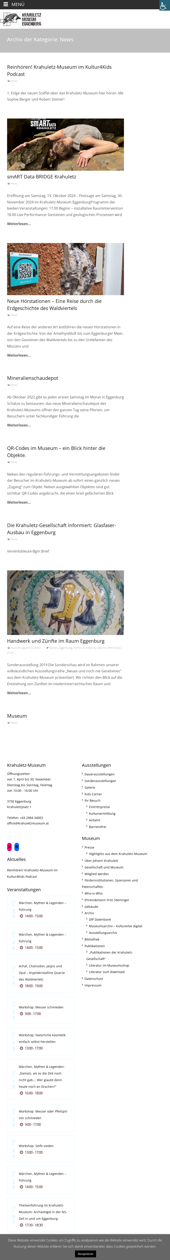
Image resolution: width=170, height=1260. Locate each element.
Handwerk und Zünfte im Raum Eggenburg (55, 640)
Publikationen (95, 946)
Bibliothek (92, 939)
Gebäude (91, 906)
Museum (17, 715)
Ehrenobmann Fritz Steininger (107, 900)
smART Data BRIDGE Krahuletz (41, 176)
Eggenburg (65, 648)
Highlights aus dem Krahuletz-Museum (118, 854)
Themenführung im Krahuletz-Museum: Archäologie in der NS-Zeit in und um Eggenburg (43, 1212)
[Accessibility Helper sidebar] (164, 5)
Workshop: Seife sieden (36, 1146)
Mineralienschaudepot (32, 378)
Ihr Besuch (92, 800)
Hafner (77, 648)
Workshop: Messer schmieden (41, 1007)
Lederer (101, 648)
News (14, 81)
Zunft (10, 652)
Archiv (89, 913)
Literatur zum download (107, 972)
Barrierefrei (97, 827)
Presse (89, 847)
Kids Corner (93, 794)
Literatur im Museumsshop (109, 965)
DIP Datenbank (100, 919)
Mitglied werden (97, 874)
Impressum (93, 985)
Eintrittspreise (99, 807)
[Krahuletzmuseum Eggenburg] (20, 18)
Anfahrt (94, 820)
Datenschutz (94, 979)
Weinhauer (114, 648)
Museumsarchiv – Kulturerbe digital (115, 926)
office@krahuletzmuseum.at (28, 823)
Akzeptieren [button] (85, 1254)
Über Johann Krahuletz (101, 860)
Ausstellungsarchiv (22, 648)
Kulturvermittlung (102, 813)
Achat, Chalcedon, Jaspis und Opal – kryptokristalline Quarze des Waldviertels (42, 972)
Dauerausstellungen (100, 774)
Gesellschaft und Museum (104, 867)
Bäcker (53, 648)
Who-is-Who (93, 893)
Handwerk (89, 648)
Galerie (90, 787)
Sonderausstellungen (100, 781)
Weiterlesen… (19, 223)
